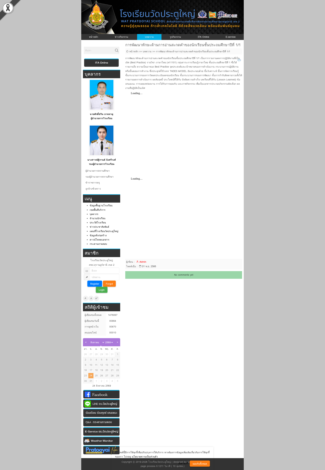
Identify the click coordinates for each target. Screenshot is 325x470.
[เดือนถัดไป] (117, 342)
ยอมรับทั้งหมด (200, 464)
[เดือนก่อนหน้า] (86, 342)
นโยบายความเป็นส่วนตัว (145, 456)
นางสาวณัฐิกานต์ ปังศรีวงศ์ (101, 160)
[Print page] (239, 60)
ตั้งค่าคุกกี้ (183, 463)
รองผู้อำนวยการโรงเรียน (101, 164)
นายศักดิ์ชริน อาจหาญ (101, 114)
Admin (142, 262)
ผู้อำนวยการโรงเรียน (101, 118)
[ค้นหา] (117, 50)
